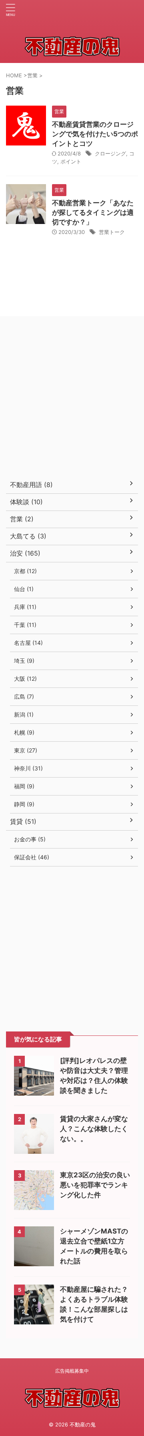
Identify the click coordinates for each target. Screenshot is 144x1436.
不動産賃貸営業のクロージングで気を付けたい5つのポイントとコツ (95, 133)
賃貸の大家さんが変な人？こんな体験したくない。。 (94, 1129)
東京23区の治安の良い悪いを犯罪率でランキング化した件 (95, 1185)
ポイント (70, 161)
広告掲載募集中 (72, 1371)
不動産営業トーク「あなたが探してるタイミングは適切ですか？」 (93, 212)
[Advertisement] (72, 399)
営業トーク (112, 232)
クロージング (110, 153)
